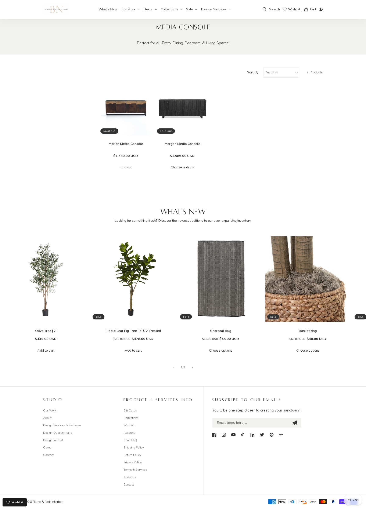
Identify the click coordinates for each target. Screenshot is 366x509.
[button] (130, 9)
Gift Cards (130, 411)
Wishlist (128, 425)
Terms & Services (135, 470)
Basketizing (308, 331)
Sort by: (253, 72)
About (47, 418)
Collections (131, 418)
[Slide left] (173, 367)
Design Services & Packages (62, 425)
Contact (48, 455)
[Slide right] (192, 367)
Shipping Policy (133, 448)
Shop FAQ (130, 440)
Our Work (49, 411)
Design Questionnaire (57, 433)
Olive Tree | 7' (46, 331)
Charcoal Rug (220, 331)
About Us (129, 477)
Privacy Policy (132, 462)
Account (128, 433)
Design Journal (53, 440)
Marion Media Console (126, 144)
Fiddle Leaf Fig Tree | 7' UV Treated (133, 331)
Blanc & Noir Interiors (48, 501)
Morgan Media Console (182, 144)
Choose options (182, 167)
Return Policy (132, 455)
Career (48, 448)
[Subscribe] (294, 423)
